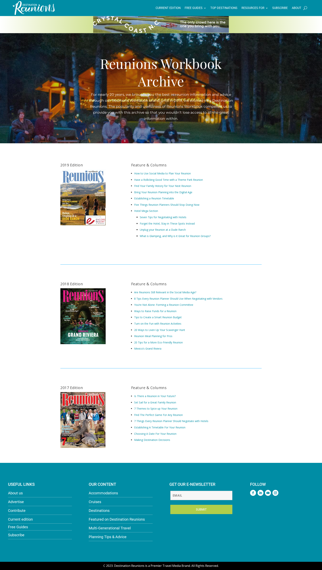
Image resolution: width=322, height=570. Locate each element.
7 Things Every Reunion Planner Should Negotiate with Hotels (171, 421)
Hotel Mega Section (146, 211)
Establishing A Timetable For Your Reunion (159, 427)
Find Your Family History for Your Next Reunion (162, 186)
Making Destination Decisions (152, 440)
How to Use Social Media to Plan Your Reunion (162, 173)
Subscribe (280, 8)
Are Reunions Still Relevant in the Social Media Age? (165, 292)
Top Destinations (223, 8)
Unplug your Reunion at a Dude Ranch (163, 229)
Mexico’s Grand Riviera (147, 348)
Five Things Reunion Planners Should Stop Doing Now (166, 204)
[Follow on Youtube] (268, 493)
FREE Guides (194, 8)
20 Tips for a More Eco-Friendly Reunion (158, 342)
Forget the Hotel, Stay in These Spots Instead (167, 223)
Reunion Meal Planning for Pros (153, 336)
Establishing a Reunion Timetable (154, 198)
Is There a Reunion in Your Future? (155, 396)
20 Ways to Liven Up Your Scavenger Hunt (159, 330)
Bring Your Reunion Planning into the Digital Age (163, 192)
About (296, 8)
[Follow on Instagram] (275, 493)
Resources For (253, 8)
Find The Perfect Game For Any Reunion (158, 415)
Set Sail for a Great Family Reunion (155, 402)
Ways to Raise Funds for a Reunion (155, 311)
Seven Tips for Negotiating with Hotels (163, 217)
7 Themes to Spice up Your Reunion (155, 408)
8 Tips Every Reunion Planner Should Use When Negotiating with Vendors (178, 298)
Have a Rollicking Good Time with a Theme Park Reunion (168, 179)
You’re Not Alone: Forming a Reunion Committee (163, 305)
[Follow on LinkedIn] (260, 493)
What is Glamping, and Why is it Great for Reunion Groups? (175, 236)
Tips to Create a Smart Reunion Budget (158, 317)
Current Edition (168, 8)
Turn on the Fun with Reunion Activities (157, 323)
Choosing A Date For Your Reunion (155, 433)
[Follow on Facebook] (253, 493)
